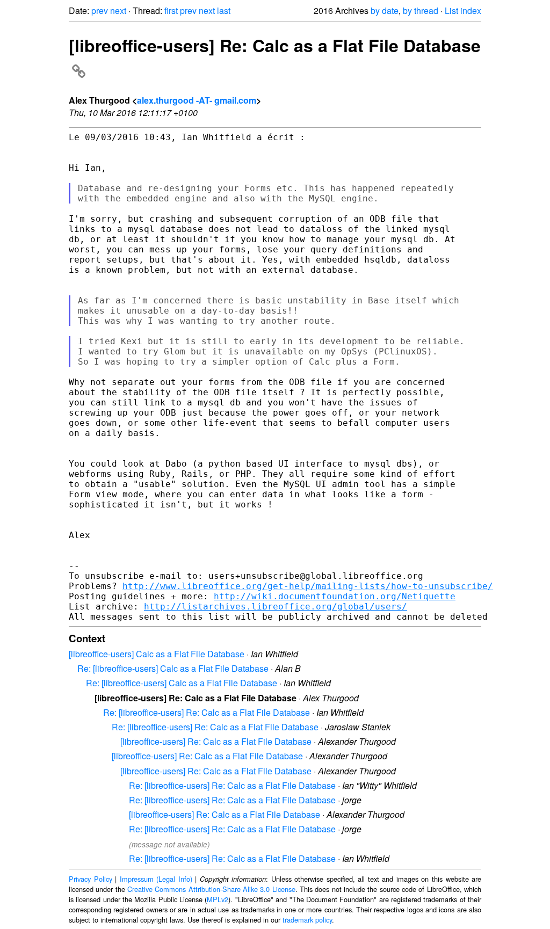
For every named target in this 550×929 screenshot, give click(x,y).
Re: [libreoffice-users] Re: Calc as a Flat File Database (206, 712)
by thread (420, 10)
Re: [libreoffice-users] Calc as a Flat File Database (173, 668)
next (118, 10)
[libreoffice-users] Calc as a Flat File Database (156, 654)
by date (385, 10)
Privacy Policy (90, 879)
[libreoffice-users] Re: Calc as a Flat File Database (216, 741)
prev (99, 10)
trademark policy (307, 920)
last (223, 10)
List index (463, 10)
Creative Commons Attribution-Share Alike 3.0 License (211, 889)
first (171, 10)
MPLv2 (217, 899)
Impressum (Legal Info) (156, 879)
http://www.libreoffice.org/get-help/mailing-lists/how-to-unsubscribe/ (307, 586)
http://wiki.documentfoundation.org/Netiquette (334, 596)
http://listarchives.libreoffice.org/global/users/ (275, 606)
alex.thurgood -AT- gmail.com (196, 100)
